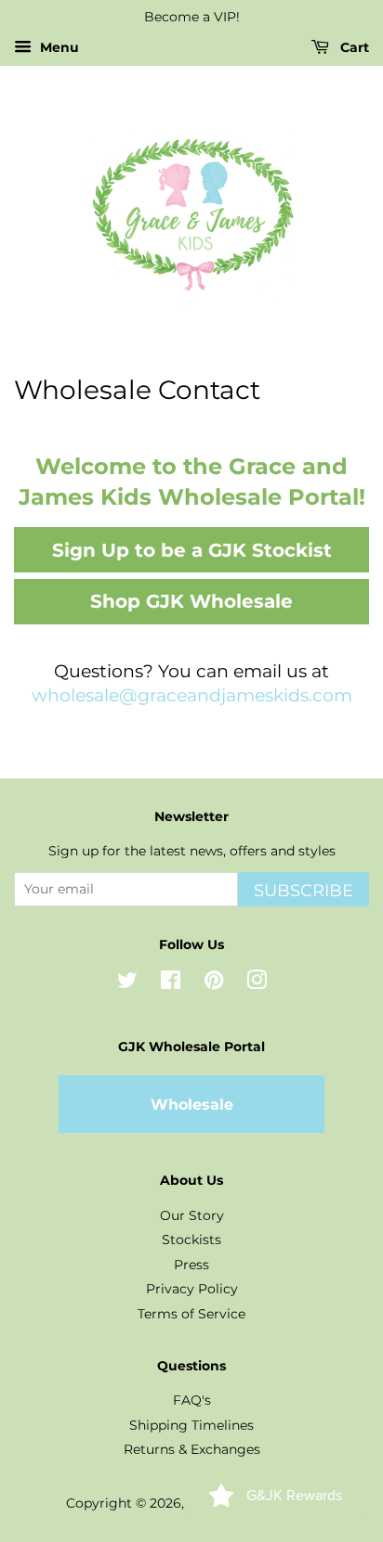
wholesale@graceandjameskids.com (192, 695)
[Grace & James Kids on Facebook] (170, 983)
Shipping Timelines (191, 1425)
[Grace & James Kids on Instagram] (256, 983)
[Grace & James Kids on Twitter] (127, 983)
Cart (353, 47)
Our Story (192, 1215)
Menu (57, 47)
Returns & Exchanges (192, 1449)
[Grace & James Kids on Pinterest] (214, 983)
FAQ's (192, 1400)
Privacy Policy (192, 1288)
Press (191, 1264)
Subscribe (303, 890)
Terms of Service (191, 1313)
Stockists (191, 1239)
